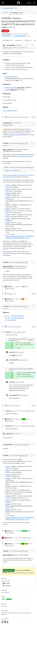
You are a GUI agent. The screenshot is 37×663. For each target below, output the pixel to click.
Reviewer (21, 65)
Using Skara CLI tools (10, 100)
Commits (19, 40)
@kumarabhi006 (8, 149)
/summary (31, 175)
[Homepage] (18, 2)
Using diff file (8, 103)
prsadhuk (8, 332)
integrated (24, 531)
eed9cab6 (13, 320)
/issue (14, 177)
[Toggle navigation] (2, 2)
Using (7, 97)
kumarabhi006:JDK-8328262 (21, 36)
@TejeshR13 (14, 89)
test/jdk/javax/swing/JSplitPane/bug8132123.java (18, 339)
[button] (21, 48)
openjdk (6, 8)
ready (23, 419)
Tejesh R (7, 89)
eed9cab (33, 293)
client (23, 286)
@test (13, 355)
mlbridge (6, 306)
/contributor (6, 177)
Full (8, 315)
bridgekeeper (7, 123)
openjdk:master (6, 36)
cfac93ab (20, 318)
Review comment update (13, 405)
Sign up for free (8, 570)
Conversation (8, 40)
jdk (11, 8)
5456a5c (33, 405)
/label (4, 280)
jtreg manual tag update (14, 326)
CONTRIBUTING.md (27, 156)
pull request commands (15, 134)
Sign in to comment (28, 572)
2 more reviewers (5, 580)
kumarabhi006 (6, 34)
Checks (29, 40)
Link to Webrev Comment (10, 110)
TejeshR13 (8, 426)
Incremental (13, 315)
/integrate (5, 248)
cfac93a (33, 326)
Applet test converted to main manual (18, 117)
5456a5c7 (21, 315)
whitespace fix (11, 293)
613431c (33, 117)
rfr (22, 299)
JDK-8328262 (9, 76)
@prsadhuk (20, 87)
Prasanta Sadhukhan (11, 87)
